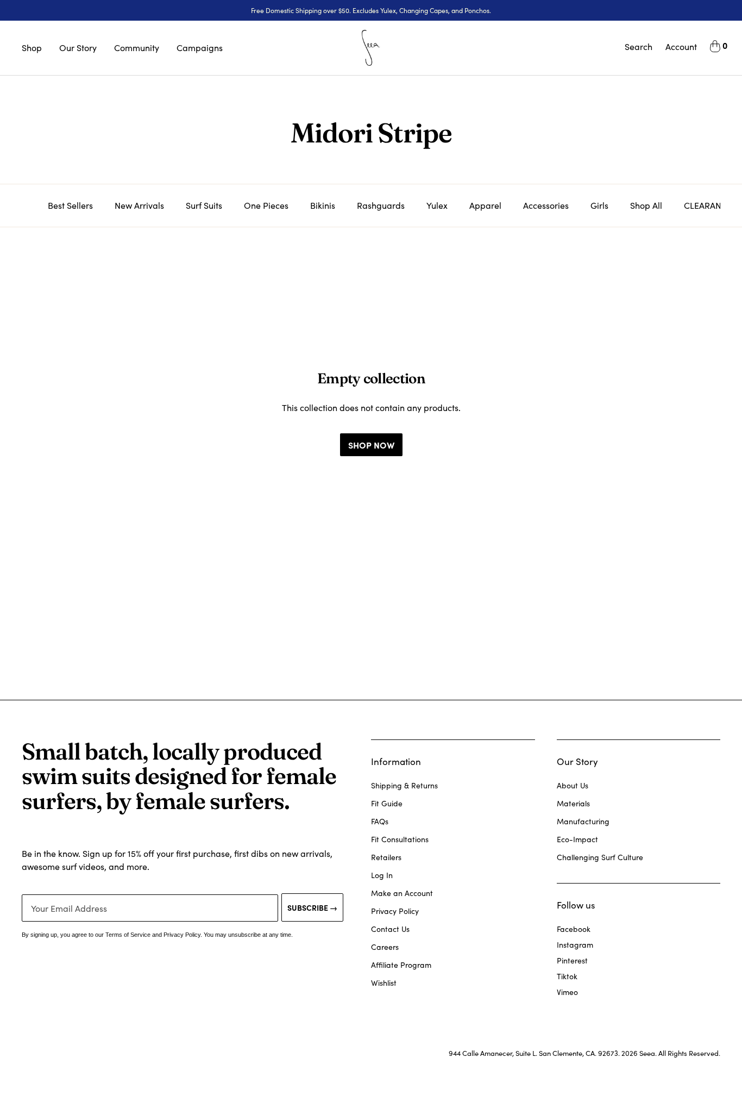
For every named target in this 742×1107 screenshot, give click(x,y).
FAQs (379, 821)
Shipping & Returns (404, 785)
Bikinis (322, 205)
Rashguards (381, 205)
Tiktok (567, 976)
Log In (382, 875)
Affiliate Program (401, 965)
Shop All (646, 205)
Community (136, 47)
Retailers (386, 857)
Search (638, 46)
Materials (573, 803)
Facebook (573, 929)
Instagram (575, 945)
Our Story (78, 47)
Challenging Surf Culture (600, 857)
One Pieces (266, 205)
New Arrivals (139, 205)
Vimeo (567, 992)
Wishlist (384, 983)
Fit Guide (387, 803)
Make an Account (402, 893)
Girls (599, 205)
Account (681, 46)
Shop (32, 47)
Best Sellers (70, 205)
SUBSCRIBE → (312, 907)
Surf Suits (204, 205)
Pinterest (572, 960)
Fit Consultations (400, 839)
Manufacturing (583, 821)
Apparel (485, 205)
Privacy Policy (395, 911)
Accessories (546, 205)
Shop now (371, 445)
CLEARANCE (708, 205)
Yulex (437, 205)
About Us (572, 785)
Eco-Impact (577, 839)
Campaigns (200, 47)
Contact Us (390, 929)
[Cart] (715, 47)
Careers (385, 947)
